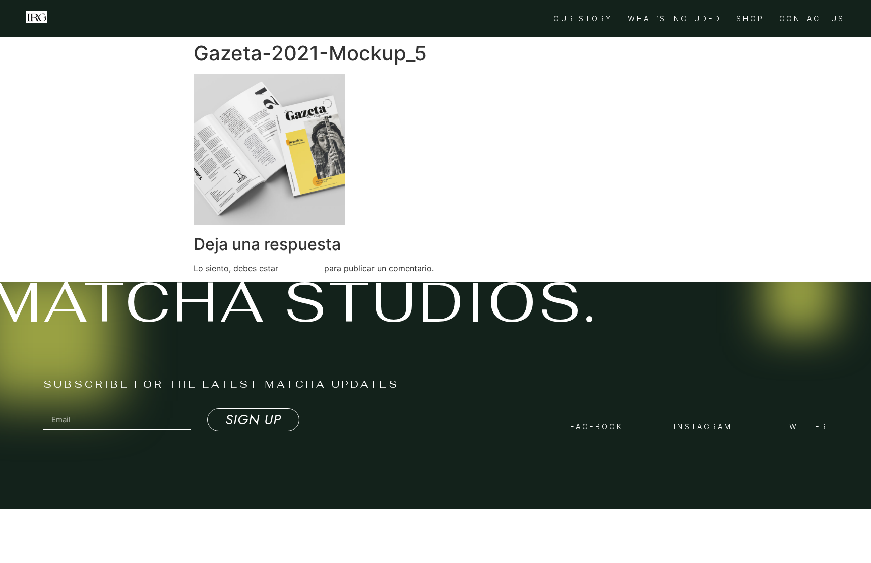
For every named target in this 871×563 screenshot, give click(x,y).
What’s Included (674, 18)
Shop (750, 18)
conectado (301, 268)
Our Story (582, 18)
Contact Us (812, 18)
